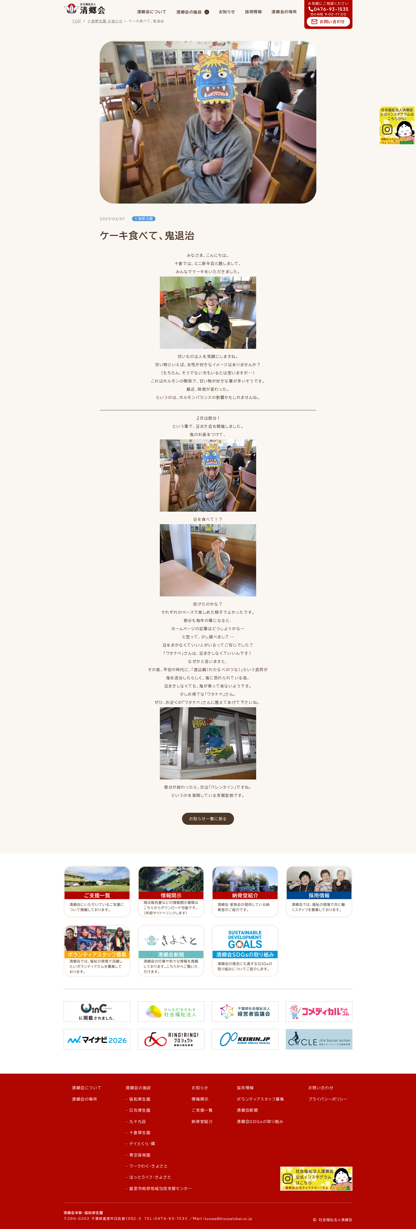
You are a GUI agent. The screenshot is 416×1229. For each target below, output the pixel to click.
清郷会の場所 (284, 12)
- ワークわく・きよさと (147, 1166)
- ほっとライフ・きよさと (148, 1177)
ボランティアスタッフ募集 (260, 1099)
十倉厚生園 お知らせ (105, 21)
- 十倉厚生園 (138, 1133)
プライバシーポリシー (328, 1099)
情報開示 (200, 1099)
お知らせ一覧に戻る (208, 819)
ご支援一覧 (202, 1110)
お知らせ (227, 12)
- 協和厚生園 (138, 1099)
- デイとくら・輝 (140, 1144)
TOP (76, 21)
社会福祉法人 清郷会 (85, 8)
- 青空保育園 (138, 1155)
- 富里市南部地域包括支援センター (159, 1188)
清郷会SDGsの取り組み (260, 1121)
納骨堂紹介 (202, 1121)
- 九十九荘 (136, 1121)
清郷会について (152, 12)
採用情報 (253, 12)
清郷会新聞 (247, 1110)
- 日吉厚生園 (138, 1110)
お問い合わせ (332, 22)
